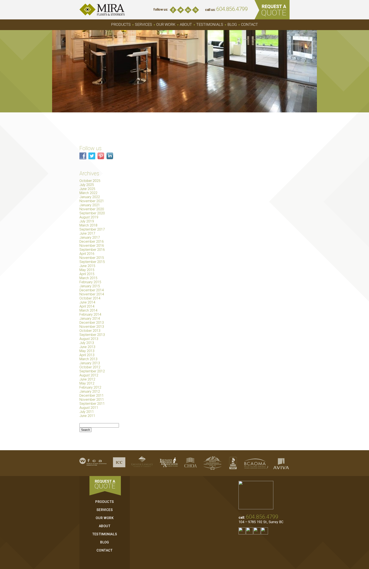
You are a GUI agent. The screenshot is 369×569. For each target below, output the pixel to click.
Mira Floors (102, 10)
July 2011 (86, 412)
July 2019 (86, 221)
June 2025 (87, 189)
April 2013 (86, 355)
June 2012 (87, 379)
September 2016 (92, 250)
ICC (119, 463)
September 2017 (92, 229)
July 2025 (86, 185)
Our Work (166, 24)
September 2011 (92, 404)
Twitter (180, 9)
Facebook (173, 9)
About (186, 24)
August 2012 (88, 375)
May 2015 (86, 270)
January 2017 (89, 237)
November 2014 (91, 294)
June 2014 (87, 302)
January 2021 (89, 205)
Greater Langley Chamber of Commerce (142, 463)
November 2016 (91, 246)
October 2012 (89, 367)
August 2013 (88, 339)
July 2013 (86, 343)
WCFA (93, 463)
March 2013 (88, 359)
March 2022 (88, 193)
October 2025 (89, 181)
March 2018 (88, 225)
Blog (195, 9)
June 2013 (87, 347)
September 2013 (92, 335)
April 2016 (86, 254)
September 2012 (92, 371)
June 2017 (87, 233)
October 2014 (89, 298)
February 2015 (90, 282)
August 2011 (88, 408)
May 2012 (86, 383)
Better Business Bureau (233, 463)
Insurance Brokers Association (169, 463)
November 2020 (91, 209)
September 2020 (92, 213)
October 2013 (89, 331)
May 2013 (86, 351)
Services (143, 24)
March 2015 (88, 278)
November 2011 (91, 400)
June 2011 (87, 416)
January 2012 (89, 391)
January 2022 (89, 197)
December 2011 (91, 395)
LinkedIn (188, 9)
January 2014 (89, 318)
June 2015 (87, 266)
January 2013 (89, 363)
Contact (249, 24)
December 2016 (91, 242)
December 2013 (91, 323)
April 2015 (86, 274)
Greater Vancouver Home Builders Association (212, 463)
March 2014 (88, 310)
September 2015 (92, 262)
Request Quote (105, 485)
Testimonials (209, 24)
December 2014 (91, 290)
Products (121, 24)
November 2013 (91, 327)
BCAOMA (256, 463)
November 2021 (91, 201)
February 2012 (90, 387)
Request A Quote (272, 9)
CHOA (190, 463)
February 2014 (90, 314)
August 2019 (88, 217)
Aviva (281, 463)
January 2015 (89, 286)
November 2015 (91, 258)
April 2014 (86, 306)
